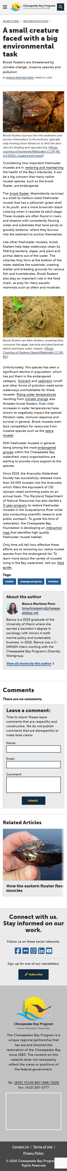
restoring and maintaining (44, 168)
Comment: (14, 774)
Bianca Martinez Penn (20, 77)
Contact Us (20, 1147)
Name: (11, 743)
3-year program (15, 505)
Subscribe (36, 974)
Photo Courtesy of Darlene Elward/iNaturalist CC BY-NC (33, 352)
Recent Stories (11, 21)
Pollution (53, 581)
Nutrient (24, 381)
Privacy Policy (33, 1153)
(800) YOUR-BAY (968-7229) (36, 1082)
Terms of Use (42, 1147)
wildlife (9, 581)
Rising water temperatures (36, 394)
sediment (45, 381)
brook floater (19, 193)
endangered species (31, 581)
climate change (36, 399)
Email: (10, 759)
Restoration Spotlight (35, 21)
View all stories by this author (28, 663)
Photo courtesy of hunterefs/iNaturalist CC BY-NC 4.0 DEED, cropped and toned (31, 151)
